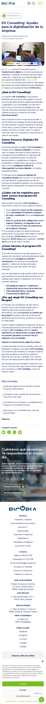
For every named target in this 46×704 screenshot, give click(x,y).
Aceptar (23, 684)
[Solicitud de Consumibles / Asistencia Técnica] (28, 3)
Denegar (23, 690)
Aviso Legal (37, 701)
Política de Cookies (11, 701)
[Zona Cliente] (33, 3)
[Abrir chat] (41, 699)
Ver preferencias (23, 696)
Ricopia (7, 69)
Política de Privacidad (25, 701)
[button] (43, 661)
